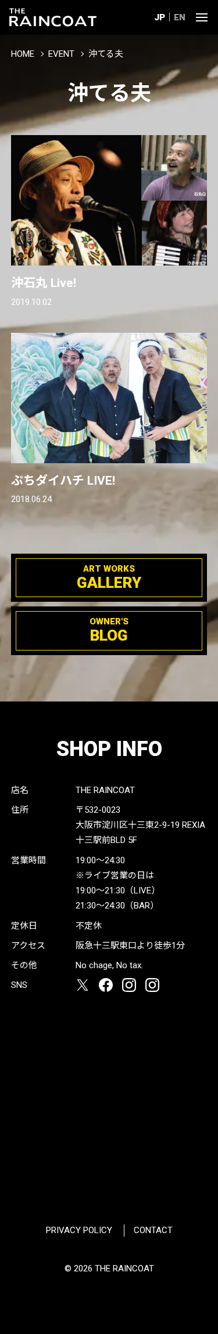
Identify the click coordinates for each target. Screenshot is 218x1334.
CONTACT (153, 1230)
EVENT (61, 54)
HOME (22, 54)
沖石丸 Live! (43, 283)
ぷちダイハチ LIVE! (63, 481)
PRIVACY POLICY (79, 1230)
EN (179, 17)
